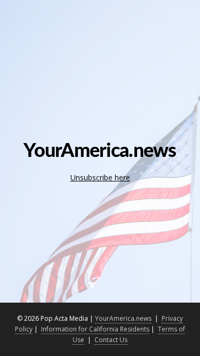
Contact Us (110, 339)
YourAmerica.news (123, 318)
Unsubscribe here (100, 177)
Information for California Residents (95, 329)
